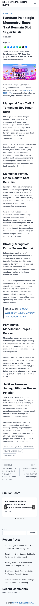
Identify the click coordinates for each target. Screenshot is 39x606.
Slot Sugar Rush (9, 455)
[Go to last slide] (5, 507)
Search (5, 529)
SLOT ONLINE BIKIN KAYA (13, 451)
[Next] (33, 507)
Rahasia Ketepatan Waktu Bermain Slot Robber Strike (20, 312)
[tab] (15, 518)
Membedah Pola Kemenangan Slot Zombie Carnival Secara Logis (29, 471)
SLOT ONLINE (7, 14)
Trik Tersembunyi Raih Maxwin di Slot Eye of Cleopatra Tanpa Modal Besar (9, 472)
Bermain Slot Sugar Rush (12, 447)
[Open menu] (35, 3)
